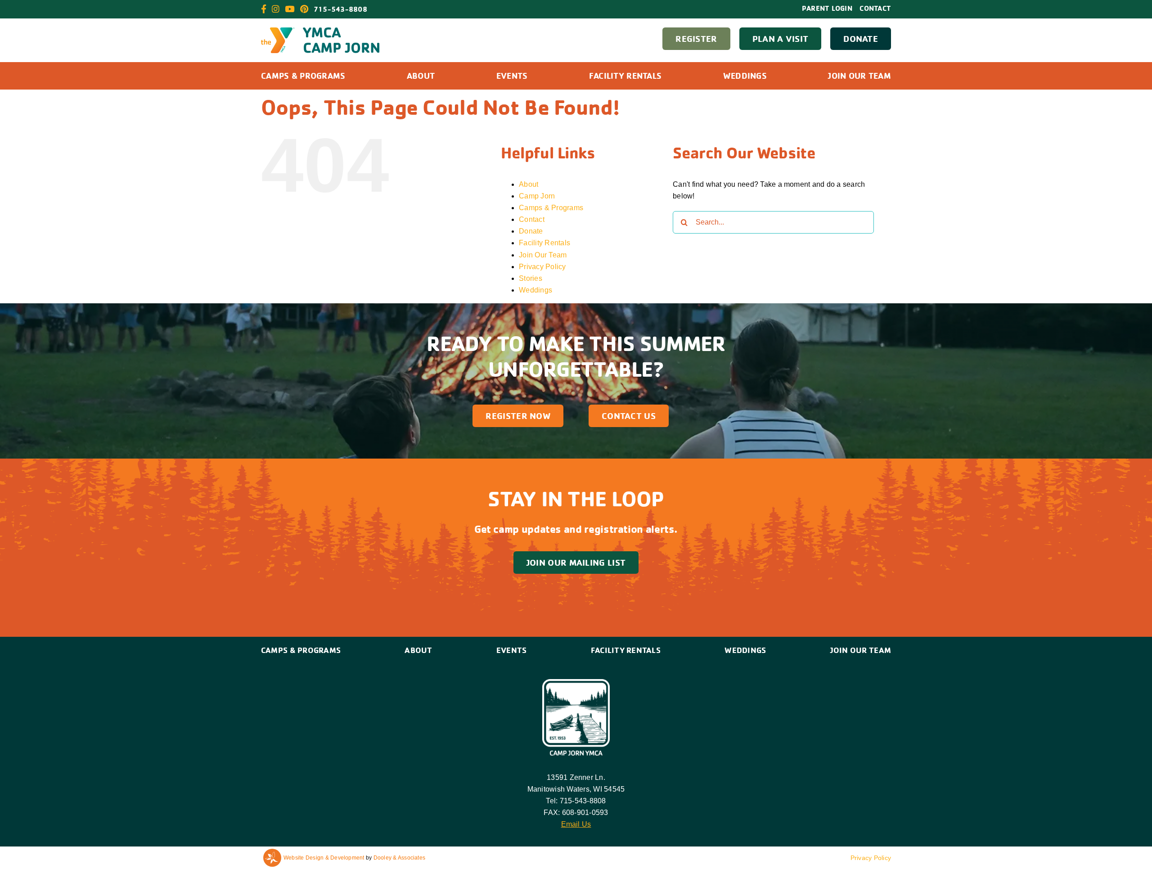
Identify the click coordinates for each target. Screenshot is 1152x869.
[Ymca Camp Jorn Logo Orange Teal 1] (320, 31)
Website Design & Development (324, 858)
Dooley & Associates (400, 858)
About (528, 184)
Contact (531, 219)
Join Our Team (543, 255)
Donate (531, 231)
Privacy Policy (542, 266)
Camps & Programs (551, 208)
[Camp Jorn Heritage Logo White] (576, 682)
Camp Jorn (537, 196)
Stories (530, 278)
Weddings (535, 290)
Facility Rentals (544, 243)
